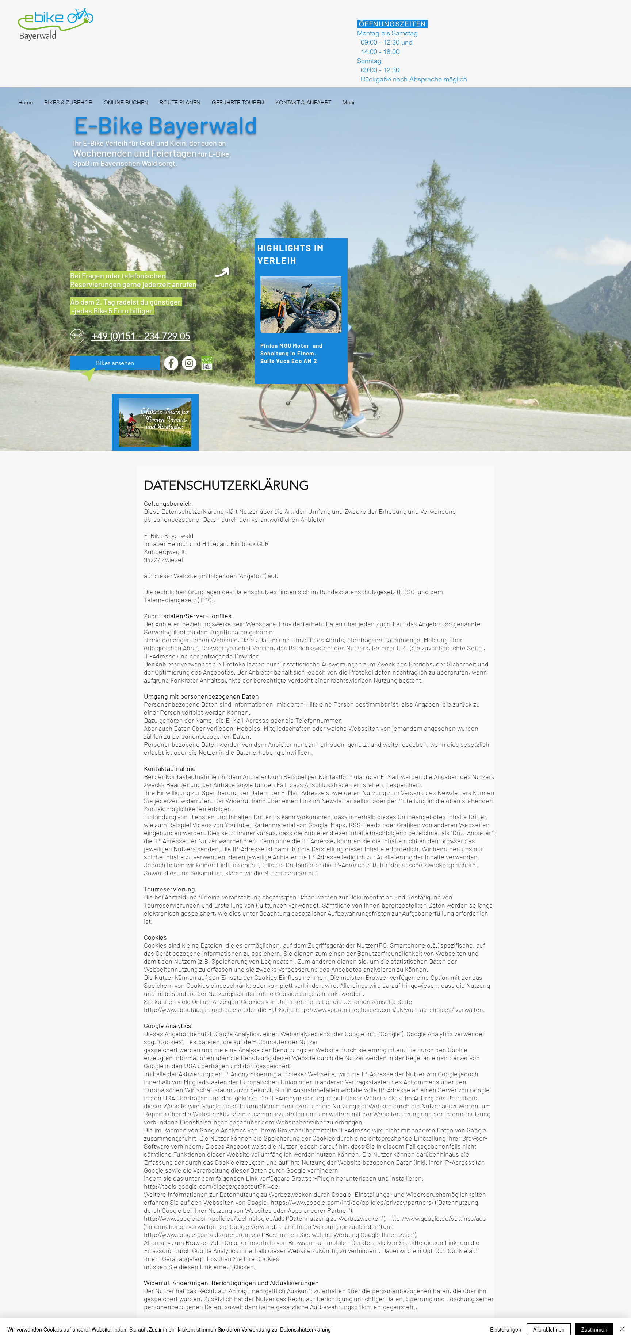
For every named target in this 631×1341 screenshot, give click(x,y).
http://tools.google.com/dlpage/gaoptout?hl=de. (212, 1186)
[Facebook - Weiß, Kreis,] (171, 363)
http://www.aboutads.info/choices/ (193, 1009)
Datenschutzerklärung (305, 1329)
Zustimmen (594, 1329)
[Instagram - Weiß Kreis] (189, 363)
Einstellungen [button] (505, 1329)
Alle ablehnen (549, 1329)
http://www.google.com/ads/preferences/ (202, 1234)
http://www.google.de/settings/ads (437, 1218)
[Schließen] (622, 1329)
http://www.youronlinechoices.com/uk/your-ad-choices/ (374, 1009)
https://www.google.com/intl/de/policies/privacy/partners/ (352, 1202)
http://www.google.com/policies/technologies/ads (214, 1218)
